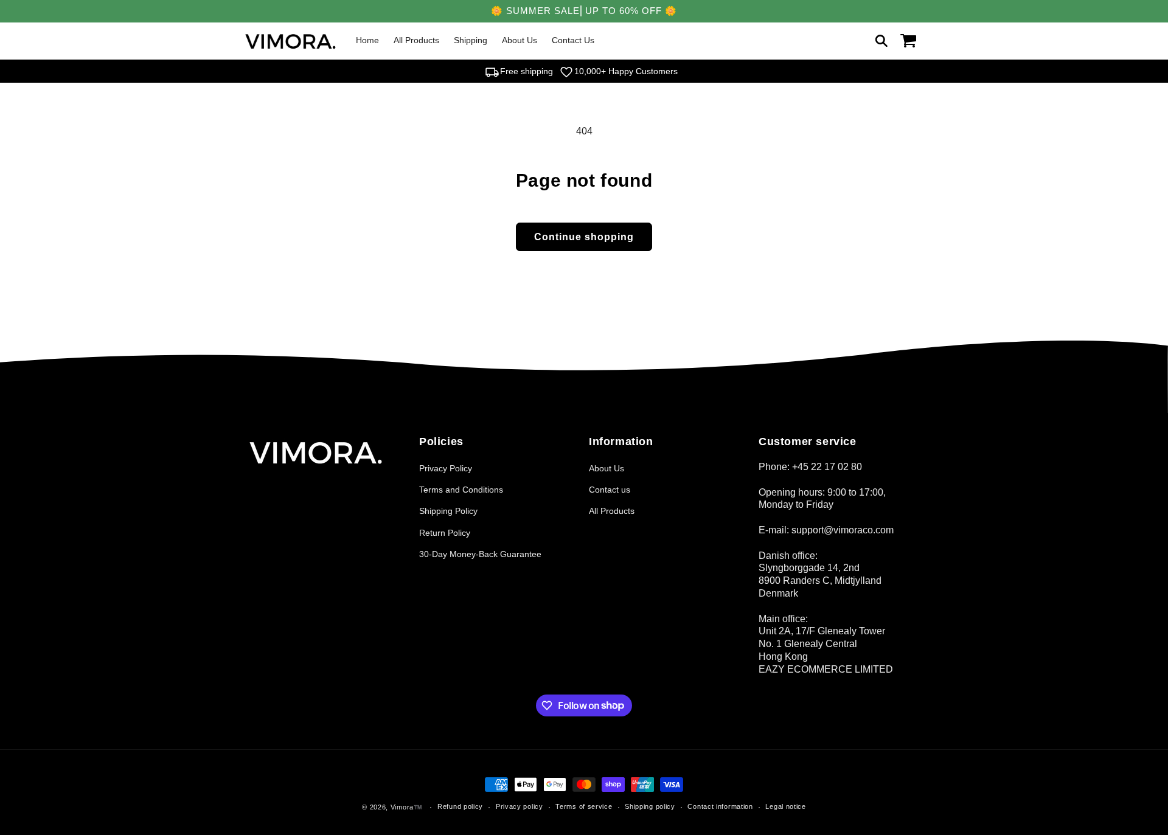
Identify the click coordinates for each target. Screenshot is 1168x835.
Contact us (609, 489)
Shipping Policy (448, 511)
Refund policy (460, 806)
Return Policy (444, 533)
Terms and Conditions (461, 489)
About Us (606, 468)
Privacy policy (519, 806)
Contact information (720, 806)
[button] (881, 40)
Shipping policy (650, 806)
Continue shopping (584, 237)
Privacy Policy (445, 468)
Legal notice (785, 806)
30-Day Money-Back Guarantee (480, 554)
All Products (611, 511)
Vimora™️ (407, 807)
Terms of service (583, 806)
